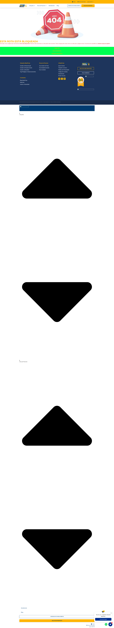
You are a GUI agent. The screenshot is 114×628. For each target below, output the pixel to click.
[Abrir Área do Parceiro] (46, 5)
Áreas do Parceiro (43, 63)
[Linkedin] (65, 79)
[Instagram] (62, 79)
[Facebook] (59, 79)
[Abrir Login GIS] (93, 1)
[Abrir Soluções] (34, 5)
